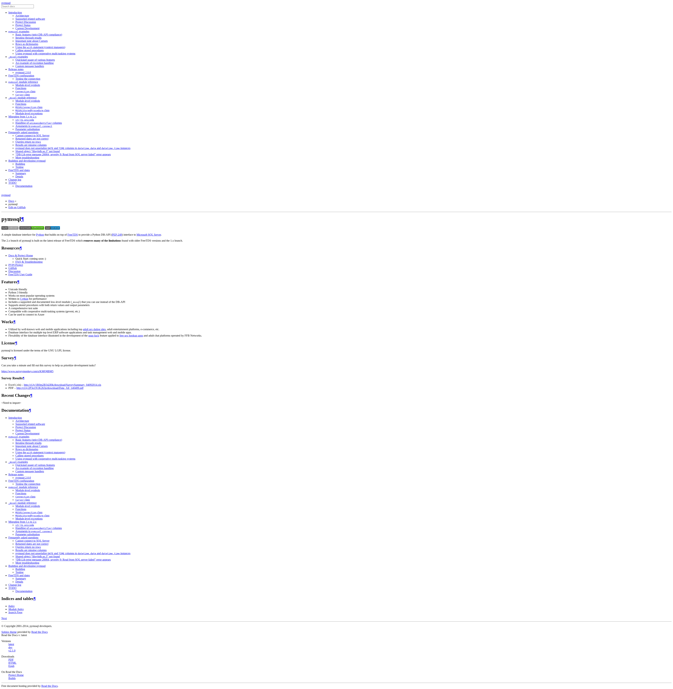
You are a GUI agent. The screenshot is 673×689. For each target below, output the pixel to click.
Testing (19, 167)
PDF (11, 659)
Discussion (14, 271)
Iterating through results (28, 37)
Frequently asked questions (23, 132)
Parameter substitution (27, 129)
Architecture (22, 15)
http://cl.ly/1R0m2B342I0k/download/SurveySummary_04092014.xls (62, 384)
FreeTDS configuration (21, 75)
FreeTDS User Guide (20, 274)
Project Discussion (25, 21)
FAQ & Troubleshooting (29, 261)
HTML (12, 662)
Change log (14, 179)
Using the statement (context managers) (40, 47)
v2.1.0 (11, 650)
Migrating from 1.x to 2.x (22, 116)
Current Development (27, 28)
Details (19, 176)
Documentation (23, 185)
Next (4, 618)
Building (20, 163)
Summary (20, 173)
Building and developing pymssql (27, 160)
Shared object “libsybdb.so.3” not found (37, 151)
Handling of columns (38, 122)
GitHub (12, 268)
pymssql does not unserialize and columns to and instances (72, 148)
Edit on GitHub (17, 207)
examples (18, 31)
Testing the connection (27, 78)
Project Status (22, 25)
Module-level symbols (27, 85)
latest (11, 644)
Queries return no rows (28, 141)
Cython (24, 298)
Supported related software (30, 18)
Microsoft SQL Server (149, 234)
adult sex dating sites (94, 329)
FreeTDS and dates (19, 170)
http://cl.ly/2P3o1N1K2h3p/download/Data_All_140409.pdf (49, 387)
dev (10, 647)
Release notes (15, 69)
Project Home (16, 675)
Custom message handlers (29, 66)
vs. (24, 119)
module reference (23, 81)
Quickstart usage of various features (35, 59)
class (25, 91)
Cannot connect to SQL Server (32, 135)
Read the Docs (39, 631)
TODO (12, 182)
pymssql (6, 2)
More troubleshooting (27, 157)
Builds (12, 678)
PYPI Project (15, 264)
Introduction (15, 12)
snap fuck (93, 335)
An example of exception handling (34, 62)
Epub (11, 665)
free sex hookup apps (131, 335)
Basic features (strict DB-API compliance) (38, 34)
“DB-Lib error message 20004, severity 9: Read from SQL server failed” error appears (63, 154)
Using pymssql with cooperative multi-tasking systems (45, 53)
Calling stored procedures (29, 50)
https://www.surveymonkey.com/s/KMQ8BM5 (27, 371)
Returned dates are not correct (31, 138)
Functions (20, 88)
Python (40, 234)
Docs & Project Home (20, 255)
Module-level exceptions (29, 113)
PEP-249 (117, 234)
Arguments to (33, 126)
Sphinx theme (9, 631)
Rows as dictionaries (26, 44)
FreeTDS (72, 234)
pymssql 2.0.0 (23, 72)
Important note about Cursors (31, 40)
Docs (11, 201)
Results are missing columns (31, 144)
